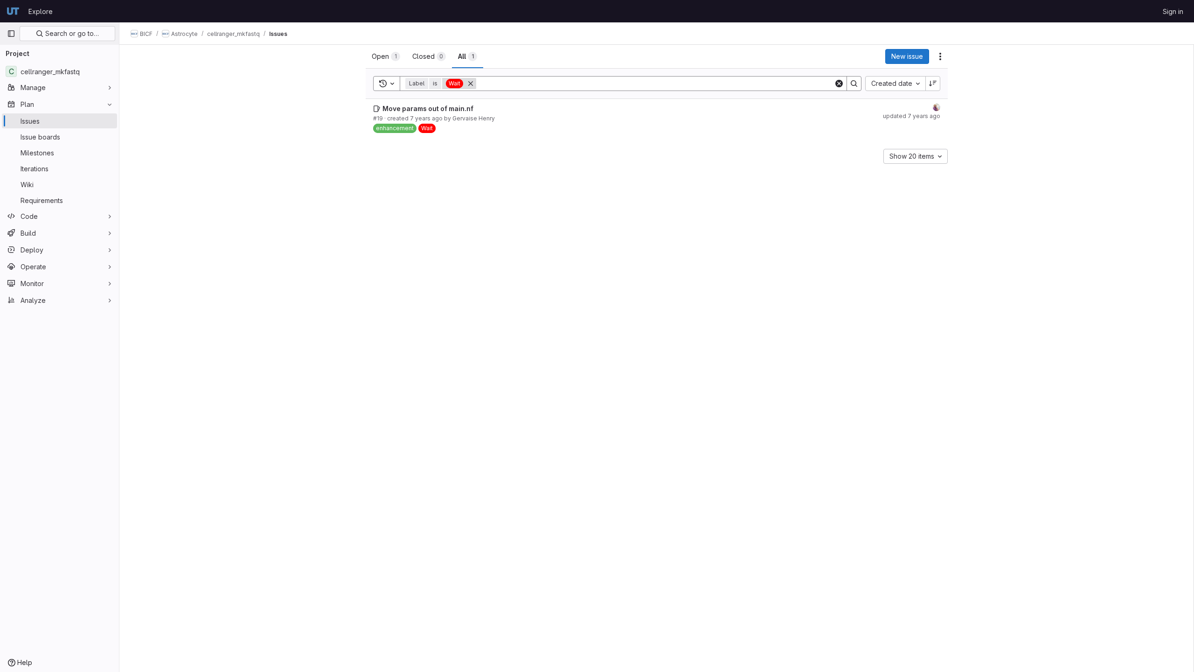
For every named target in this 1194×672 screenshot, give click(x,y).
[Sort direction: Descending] (932, 83)
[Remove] (470, 83)
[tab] (386, 56)
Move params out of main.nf (427, 108)
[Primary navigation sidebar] (11, 33)
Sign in (1173, 11)
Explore (40, 11)
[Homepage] (13, 11)
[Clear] (839, 83)
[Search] (854, 83)
